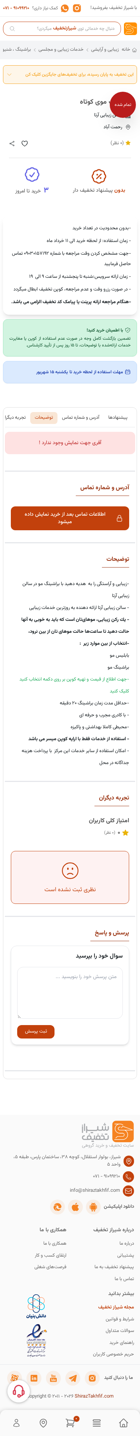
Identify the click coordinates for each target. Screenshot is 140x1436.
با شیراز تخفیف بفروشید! (113, 8)
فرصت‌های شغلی (50, 1267)
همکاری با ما (54, 1243)
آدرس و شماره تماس (80, 417)
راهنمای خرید (121, 1343)
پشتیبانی (125, 1255)
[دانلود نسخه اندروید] (93, 1207)
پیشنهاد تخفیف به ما (114, 1267)
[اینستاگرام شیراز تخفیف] (92, 1378)
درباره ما (126, 1243)
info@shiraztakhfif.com (95, 1190)
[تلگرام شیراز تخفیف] (72, 1378)
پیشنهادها (118, 417)
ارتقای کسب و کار (50, 1255)
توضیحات (44, 417)
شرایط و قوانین (120, 1319)
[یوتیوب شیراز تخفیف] (53, 1378)
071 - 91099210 (16, 8)
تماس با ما (124, 1279)
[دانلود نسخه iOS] (75, 1207)
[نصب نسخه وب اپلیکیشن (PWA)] (57, 1207)
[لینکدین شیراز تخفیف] (34, 1378)
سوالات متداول (120, 1331)
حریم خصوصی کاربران (113, 1354)
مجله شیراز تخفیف (116, 1307)
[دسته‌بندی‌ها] (96, 1423)
